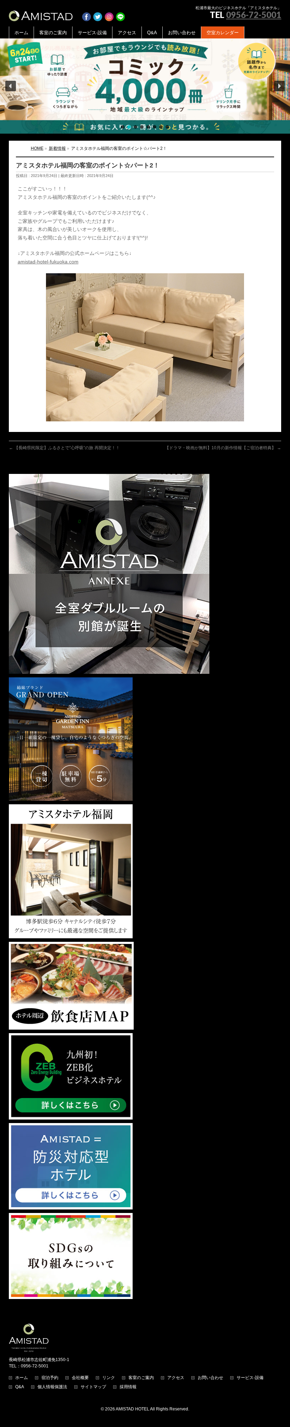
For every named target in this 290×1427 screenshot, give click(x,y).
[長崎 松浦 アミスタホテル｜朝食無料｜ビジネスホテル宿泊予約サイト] (40, 13)
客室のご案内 (141, 1378)
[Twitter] (97, 13)
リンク (108, 1378)
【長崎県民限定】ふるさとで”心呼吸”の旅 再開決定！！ (64, 447)
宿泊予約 (49, 1378)
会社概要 (80, 1378)
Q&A (19, 1387)
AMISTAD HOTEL (132, 1409)
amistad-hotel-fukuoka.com (48, 261)
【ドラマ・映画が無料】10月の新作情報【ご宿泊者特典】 (223, 447)
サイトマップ (93, 1387)
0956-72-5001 (253, 15)
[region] (145, 85)
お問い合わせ (210, 1378)
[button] (145, 85)
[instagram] (109, 13)
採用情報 (128, 1387)
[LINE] (120, 13)
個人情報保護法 (52, 1387)
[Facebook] (86, 13)
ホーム (21, 1378)
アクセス (175, 1378)
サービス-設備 (250, 1378)
